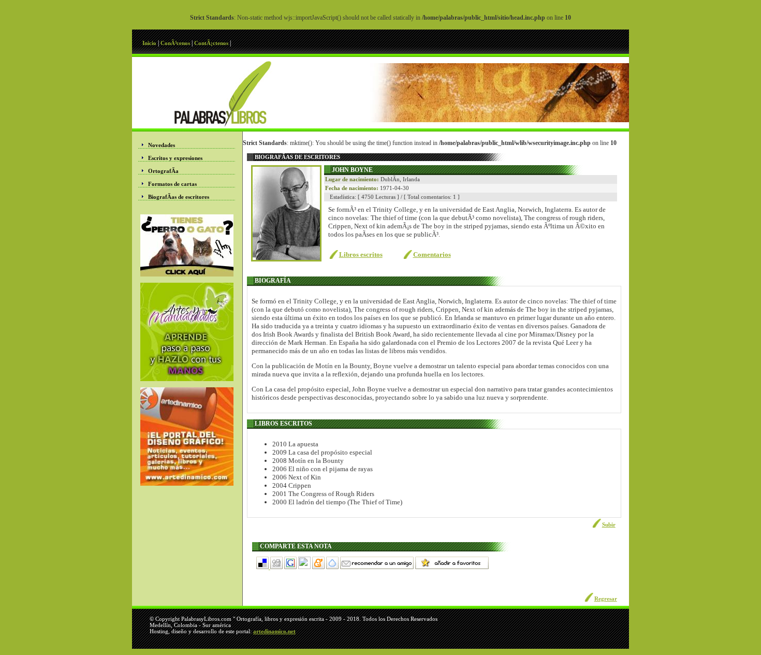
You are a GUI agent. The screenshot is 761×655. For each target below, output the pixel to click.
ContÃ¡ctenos (212, 43)
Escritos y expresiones (175, 158)
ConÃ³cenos (176, 43)
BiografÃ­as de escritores (178, 197)
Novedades (161, 145)
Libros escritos (361, 254)
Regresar (605, 598)
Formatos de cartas (172, 184)
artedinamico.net (274, 631)
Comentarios (432, 254)
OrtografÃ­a (163, 171)
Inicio (150, 43)
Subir (609, 524)
